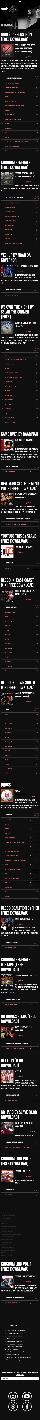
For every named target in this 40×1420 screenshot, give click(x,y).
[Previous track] (35, 77)
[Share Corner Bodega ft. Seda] (36, 386)
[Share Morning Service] (36, 128)
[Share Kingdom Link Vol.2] (36, 1195)
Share (29, 57)
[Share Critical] (30, 829)
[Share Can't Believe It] (36, 648)
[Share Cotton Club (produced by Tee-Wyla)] (36, 377)
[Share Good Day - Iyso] (36, 234)
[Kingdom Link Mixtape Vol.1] (7, 1281)
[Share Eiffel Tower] (36, 404)
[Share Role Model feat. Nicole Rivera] (36, 146)
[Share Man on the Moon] (36, 400)
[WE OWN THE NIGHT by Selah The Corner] (7, 327)
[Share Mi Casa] (36, 617)
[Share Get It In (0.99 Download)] (30, 1100)
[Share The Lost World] (36, 409)
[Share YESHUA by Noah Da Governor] (30, 295)
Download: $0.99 (20, 1132)
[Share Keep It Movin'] (36, 662)
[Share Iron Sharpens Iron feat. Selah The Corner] (36, 92)
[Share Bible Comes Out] (36, 644)
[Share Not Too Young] (36, 666)
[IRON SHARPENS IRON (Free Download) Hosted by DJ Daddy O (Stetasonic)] (7, 50)
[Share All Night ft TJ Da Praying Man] (30, 851)
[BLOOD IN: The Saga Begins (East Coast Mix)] (7, 596)
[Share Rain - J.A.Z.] (36, 239)
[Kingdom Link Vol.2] (7, 1176)
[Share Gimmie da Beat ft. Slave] (36, 422)
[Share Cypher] (36, 657)
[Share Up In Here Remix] (24, 887)
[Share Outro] (36, 670)
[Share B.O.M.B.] (30, 847)
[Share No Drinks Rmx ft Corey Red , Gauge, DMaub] (30, 842)
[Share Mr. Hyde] (36, 368)
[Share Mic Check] (36, 639)
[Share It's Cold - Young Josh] (36, 207)
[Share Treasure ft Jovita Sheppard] (30, 856)
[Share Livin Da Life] (30, 883)
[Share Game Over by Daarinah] (30, 472)
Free (35, 524)
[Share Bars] (36, 133)
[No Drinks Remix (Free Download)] (7, 1032)
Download (18, 57)
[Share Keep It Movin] (36, 733)
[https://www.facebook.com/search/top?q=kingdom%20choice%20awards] (27, 1407)
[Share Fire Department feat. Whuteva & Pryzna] (36, 106)
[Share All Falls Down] (36, 653)
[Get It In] (7, 1076)
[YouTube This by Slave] (7, 551)
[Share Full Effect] (36, 626)
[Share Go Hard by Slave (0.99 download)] (24, 1147)
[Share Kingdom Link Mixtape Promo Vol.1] (30, 1303)
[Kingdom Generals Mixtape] (7, 980)
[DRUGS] (7, 795)
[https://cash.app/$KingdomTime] (13, 1407)
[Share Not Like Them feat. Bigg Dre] (36, 88)
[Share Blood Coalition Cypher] (30, 948)
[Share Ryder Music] (36, 391)
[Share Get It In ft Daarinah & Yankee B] (30, 869)
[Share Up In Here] (30, 896)
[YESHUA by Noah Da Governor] (7, 271)
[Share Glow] (30, 874)
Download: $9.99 (20, 796)
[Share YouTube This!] (24, 568)
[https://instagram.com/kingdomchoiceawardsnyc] (13, 1397)
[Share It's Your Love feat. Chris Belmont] (36, 119)
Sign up (20, 1383)
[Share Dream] (36, 151)
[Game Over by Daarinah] (7, 445)
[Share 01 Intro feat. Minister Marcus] (36, 83)
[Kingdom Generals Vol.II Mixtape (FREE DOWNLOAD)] (7, 178)
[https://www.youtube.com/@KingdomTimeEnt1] (27, 1397)
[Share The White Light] (36, 382)
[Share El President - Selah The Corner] (36, 216)
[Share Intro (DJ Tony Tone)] (36, 612)
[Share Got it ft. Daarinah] (36, 418)
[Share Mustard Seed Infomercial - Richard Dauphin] (36, 860)
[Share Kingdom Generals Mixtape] (30, 1004)
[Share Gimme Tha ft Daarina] (30, 838)
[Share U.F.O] (36, 413)
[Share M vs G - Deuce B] (36, 230)
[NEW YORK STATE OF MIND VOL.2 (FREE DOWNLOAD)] (7, 499)
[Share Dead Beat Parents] (36, 115)
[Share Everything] (36, 635)
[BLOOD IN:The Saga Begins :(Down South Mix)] (7, 698)
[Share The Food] (36, 630)
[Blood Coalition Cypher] (7, 923)
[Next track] (38, 77)
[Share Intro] (36, 355)
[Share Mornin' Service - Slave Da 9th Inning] (36, 243)
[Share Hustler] (30, 824)
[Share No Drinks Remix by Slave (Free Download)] (30, 1049)
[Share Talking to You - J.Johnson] (36, 221)
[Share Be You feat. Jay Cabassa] (36, 101)
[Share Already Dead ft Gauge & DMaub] (30, 878)
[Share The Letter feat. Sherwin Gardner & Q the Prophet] (36, 142)
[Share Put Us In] (36, 124)
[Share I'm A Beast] (36, 110)
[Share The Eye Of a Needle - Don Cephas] (36, 203)
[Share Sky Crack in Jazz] (36, 395)
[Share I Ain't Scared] (30, 833)
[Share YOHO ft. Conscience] (36, 364)
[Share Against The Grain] (36, 621)
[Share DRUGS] (30, 865)
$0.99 (35, 295)
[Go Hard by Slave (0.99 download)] (7, 1128)
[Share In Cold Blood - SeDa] (36, 225)
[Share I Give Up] (36, 97)
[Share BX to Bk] (36, 137)
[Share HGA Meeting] (30, 820)
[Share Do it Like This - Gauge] (36, 212)
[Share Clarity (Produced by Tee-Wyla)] (36, 373)
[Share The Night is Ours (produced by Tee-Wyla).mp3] (36, 359)
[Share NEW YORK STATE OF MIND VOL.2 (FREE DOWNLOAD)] (30, 524)
